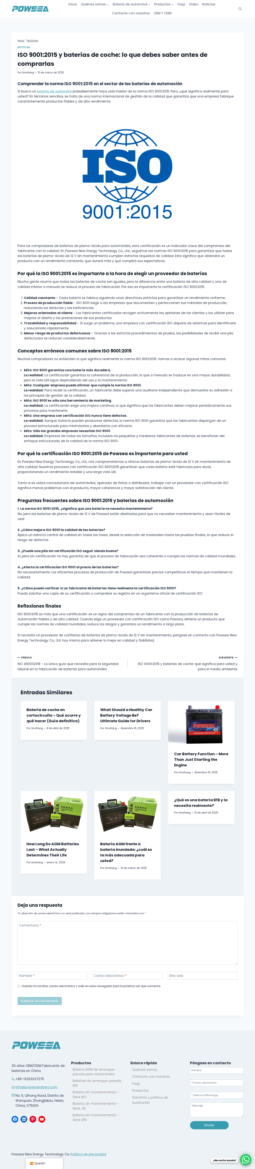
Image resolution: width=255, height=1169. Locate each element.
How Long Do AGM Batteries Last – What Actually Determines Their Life (53, 849)
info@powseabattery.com (36, 1087)
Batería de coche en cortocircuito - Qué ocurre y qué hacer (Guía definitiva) (54, 715)
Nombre (27, 976)
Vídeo (193, 4)
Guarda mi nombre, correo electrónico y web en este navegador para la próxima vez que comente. (91, 986)
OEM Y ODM (163, 13)
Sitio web (176, 976)
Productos (140, 1090)
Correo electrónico (110, 976)
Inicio (73, 4)
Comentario (30, 925)
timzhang (28, 72)
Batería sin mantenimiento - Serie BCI (96, 1094)
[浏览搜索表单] (240, 9)
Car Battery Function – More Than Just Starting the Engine (201, 759)
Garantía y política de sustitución (150, 1100)
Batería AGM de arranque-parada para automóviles (94, 1072)
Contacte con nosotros (131, 13)
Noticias (208, 4)
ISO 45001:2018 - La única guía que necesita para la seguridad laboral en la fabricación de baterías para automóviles (68, 663)
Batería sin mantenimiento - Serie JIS (96, 1106)
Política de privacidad (88, 1154)
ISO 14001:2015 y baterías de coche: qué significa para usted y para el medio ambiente (187, 663)
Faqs (181, 4)
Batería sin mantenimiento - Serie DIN (96, 1117)
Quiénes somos (144, 1069)
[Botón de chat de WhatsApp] (245, 1159)
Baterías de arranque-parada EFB (97, 1083)
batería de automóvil (54, 91)
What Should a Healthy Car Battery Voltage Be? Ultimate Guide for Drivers (126, 715)
